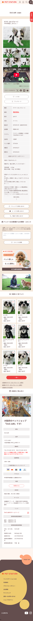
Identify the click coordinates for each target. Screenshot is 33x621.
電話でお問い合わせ (17, 216)
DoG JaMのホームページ (11, 512)
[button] (0, 619)
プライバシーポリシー (9, 586)
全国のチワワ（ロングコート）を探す (12, 385)
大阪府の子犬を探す (7, 387)
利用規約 (5, 582)
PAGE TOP (27, 559)
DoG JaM (16, 13)
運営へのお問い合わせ (9, 596)
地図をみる (16, 485)
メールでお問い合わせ (18, 211)
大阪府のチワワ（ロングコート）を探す (12, 382)
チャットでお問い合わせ (17, 206)
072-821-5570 (11, 450)
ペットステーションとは (9, 579)
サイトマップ (7, 593)
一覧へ (16, 377)
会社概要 (5, 589)
